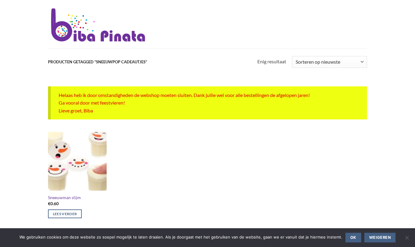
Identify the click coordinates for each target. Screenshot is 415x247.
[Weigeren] (406, 239)
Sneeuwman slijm (64, 197)
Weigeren (380, 237)
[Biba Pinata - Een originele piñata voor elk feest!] (98, 24)
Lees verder (65, 214)
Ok (353, 237)
